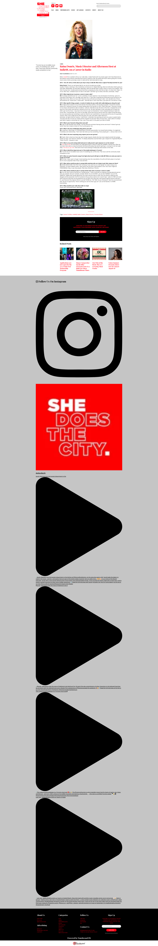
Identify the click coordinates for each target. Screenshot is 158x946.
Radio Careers (81, 214)
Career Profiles (67, 214)
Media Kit (39, 929)
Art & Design (80, 10)
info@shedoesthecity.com (87, 930)
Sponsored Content (42, 930)
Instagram (83, 921)
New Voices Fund (41, 921)
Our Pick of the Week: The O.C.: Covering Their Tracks (97, 265)
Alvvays (69, 144)
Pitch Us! (39, 920)
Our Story (39, 918)
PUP (63, 144)
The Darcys (66, 147)
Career (61, 64)
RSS (81, 923)
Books (73, 10)
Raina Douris (89, 214)
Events (94, 10)
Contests (88, 10)
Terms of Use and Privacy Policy (88, 932)
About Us (100, 10)
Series (57, 10)
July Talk (72, 147)
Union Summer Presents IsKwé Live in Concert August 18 (114, 265)
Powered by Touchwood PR (79, 938)
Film (52, 10)
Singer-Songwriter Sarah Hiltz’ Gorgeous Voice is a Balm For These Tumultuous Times (83, 266)
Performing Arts (65, 10)
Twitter (82, 918)
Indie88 (65, 77)
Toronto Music (98, 214)
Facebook (82, 920)
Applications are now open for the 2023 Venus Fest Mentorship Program (66, 266)
